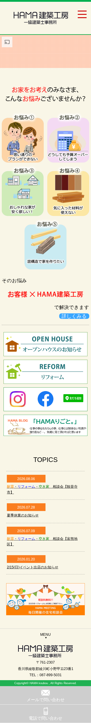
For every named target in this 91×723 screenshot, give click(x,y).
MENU (45, 634)
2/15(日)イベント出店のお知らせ (32, 567)
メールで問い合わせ (45, 699)
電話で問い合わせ (45, 718)
